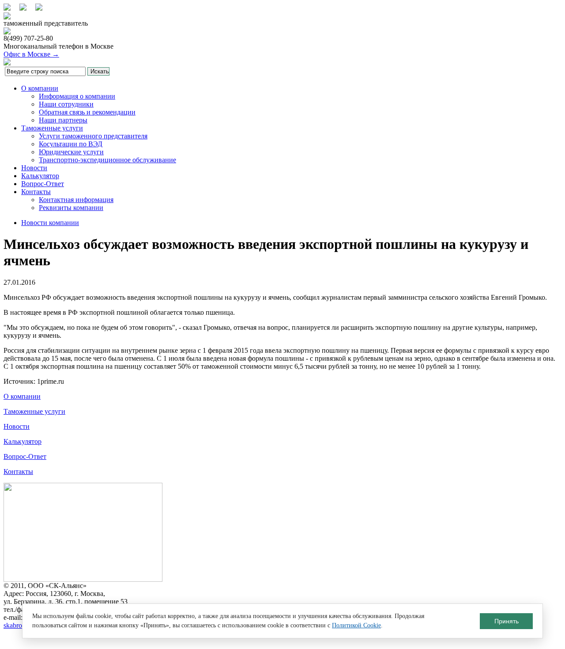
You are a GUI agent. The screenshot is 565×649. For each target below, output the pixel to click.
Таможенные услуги (52, 128)
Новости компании (50, 222)
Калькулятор (40, 175)
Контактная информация (76, 199)
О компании (39, 88)
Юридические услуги (71, 152)
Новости (34, 168)
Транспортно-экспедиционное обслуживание (107, 160)
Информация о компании (77, 96)
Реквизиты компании (71, 207)
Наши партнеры (63, 120)
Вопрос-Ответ (42, 183)
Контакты (36, 191)
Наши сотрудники (66, 104)
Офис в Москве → (31, 54)
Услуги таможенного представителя (93, 136)
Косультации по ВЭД (70, 144)
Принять (506, 621)
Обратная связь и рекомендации (87, 112)
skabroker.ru (21, 625)
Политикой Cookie (356, 625)
